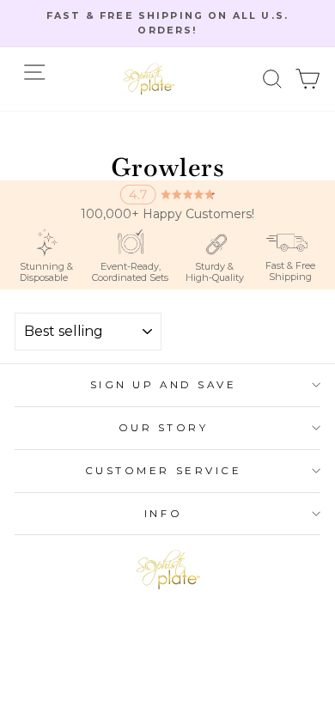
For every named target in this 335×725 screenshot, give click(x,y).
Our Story (164, 428)
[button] (272, 78)
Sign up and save (163, 385)
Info (163, 514)
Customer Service (163, 471)
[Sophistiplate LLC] (148, 79)
